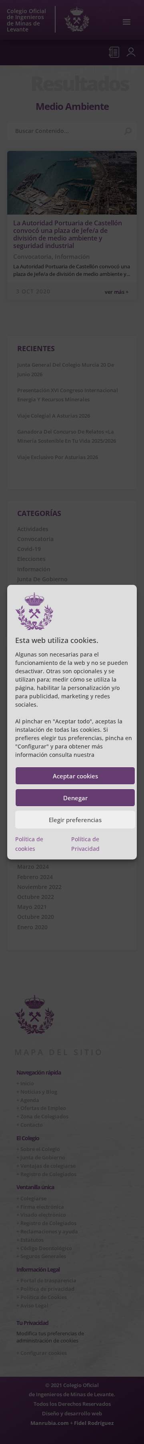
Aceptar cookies (75, 776)
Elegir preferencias (75, 820)
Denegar (75, 798)
